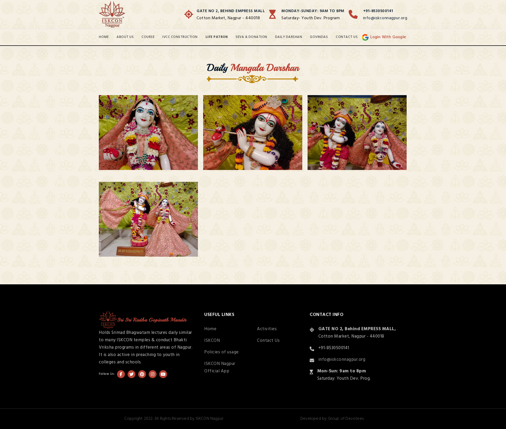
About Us (125, 37)
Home (104, 37)
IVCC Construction (180, 37)
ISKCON (212, 340)
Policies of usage (221, 352)
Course (148, 37)
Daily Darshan (288, 37)
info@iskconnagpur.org (385, 18)
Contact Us (347, 37)
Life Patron (217, 37)
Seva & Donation (251, 37)
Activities (267, 329)
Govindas (319, 37)
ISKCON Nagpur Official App (219, 367)
